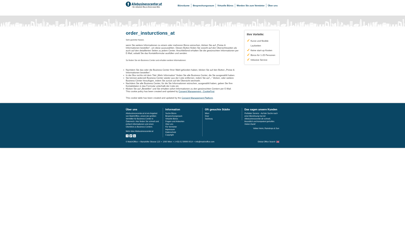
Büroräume (184, 5)
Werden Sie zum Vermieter (251, 5)
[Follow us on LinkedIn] (134, 135)
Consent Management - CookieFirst (196, 91)
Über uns (273, 5)
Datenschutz (170, 132)
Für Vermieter (171, 127)
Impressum (170, 129)
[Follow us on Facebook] (127, 135)
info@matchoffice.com (204, 142)
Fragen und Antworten (174, 121)
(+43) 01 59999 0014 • (185, 142)
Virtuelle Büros (225, 5)
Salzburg (209, 119)
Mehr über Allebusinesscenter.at (139, 131)
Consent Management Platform (197, 98)
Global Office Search (266, 142)
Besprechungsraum (203, 5)
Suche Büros (170, 113)
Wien (207, 113)
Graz (207, 116)
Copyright (169, 135)
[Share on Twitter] (130, 135)
